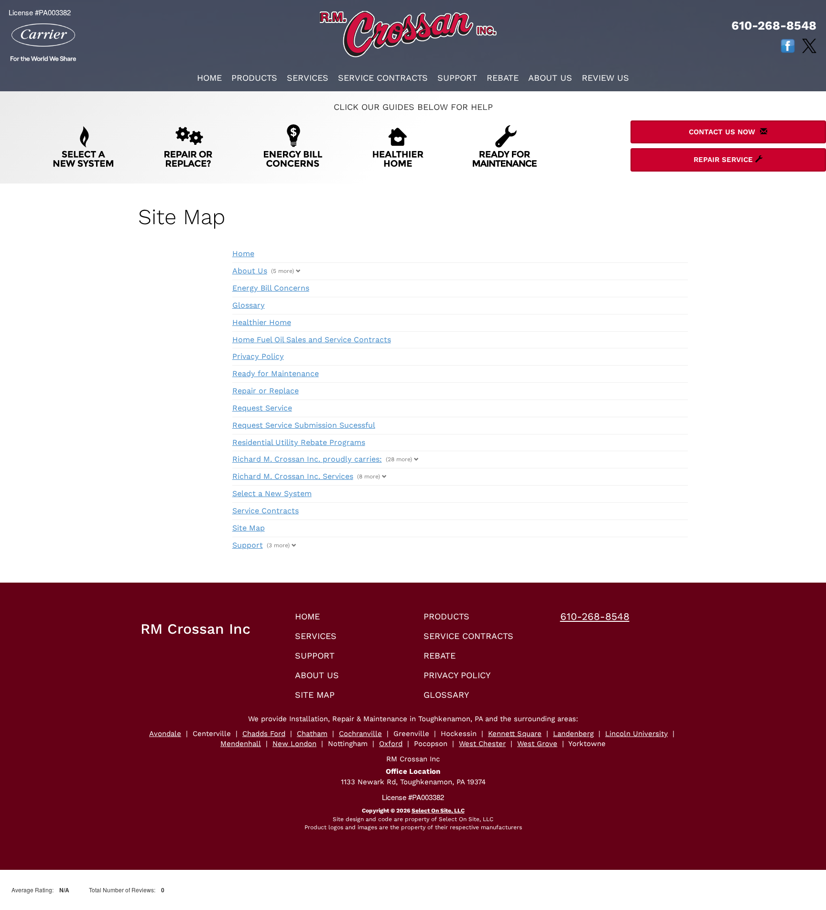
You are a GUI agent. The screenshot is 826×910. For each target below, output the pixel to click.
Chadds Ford (263, 733)
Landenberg (573, 733)
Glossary (248, 305)
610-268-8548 (595, 616)
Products (254, 78)
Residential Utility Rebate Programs (298, 442)
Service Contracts (383, 78)
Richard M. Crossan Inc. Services (292, 476)
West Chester (482, 743)
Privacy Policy (258, 356)
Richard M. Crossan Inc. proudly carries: (307, 459)
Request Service (262, 407)
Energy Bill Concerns (270, 287)
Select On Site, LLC (438, 810)
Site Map (248, 527)
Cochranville (360, 733)
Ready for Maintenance (275, 373)
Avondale (165, 733)
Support (457, 78)
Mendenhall (240, 743)
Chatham (312, 733)
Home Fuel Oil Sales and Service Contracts (311, 339)
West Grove (537, 743)
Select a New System (272, 493)
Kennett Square (515, 733)
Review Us (605, 78)
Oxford (390, 743)
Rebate (503, 78)
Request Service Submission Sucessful (303, 425)
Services (307, 78)
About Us (550, 78)
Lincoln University (636, 733)
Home (209, 78)
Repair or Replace (265, 390)
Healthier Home (261, 322)
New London (294, 743)
